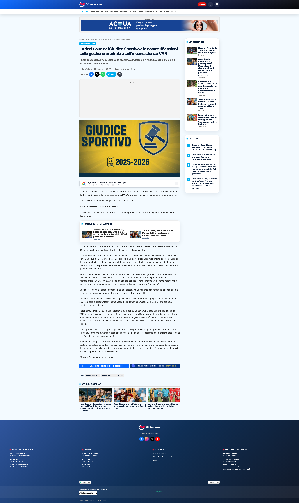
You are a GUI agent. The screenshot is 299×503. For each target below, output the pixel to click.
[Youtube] (157, 439)
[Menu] (217, 4)
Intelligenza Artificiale (153, 11)
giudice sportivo (92, 375)
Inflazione (114, 11)
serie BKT (119, 375)
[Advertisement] (130, 100)
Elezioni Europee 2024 (98, 11)
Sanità (173, 11)
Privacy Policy (86, 482)
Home (81, 39)
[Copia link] (119, 74)
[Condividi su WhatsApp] (102, 74)
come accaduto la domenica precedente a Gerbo (134, 302)
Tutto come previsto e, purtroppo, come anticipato (103, 255)
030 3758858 (231, 461)
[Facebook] (141, 439)
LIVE (203, 4)
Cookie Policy (214, 482)
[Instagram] (147, 439)
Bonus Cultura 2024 (128, 11)
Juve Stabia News (92, 39)
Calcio (140, 11)
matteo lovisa (107, 375)
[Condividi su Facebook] (91, 74)
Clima (166, 11)
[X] (152, 439)
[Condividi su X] (97, 74)
